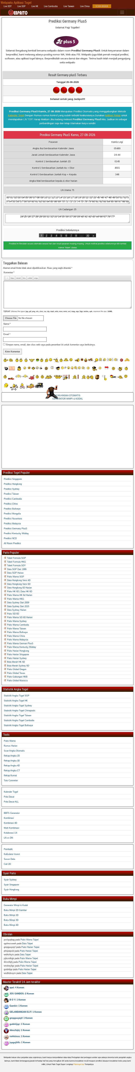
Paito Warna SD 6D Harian (19, 617)
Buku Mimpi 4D (11, 925)
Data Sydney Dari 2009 (17, 602)
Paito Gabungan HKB (16, 676)
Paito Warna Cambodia (17, 625)
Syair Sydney (10, 879)
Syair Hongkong (11, 889)
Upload (57, 311)
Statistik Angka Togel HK (16, 700)
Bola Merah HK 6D (15, 662)
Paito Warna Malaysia (17, 639)
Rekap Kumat (10, 775)
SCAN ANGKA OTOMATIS (67, 395)
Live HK (34, 6)
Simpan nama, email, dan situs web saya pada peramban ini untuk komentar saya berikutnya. (50, 344)
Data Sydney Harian (16, 610)
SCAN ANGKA (101, 6)
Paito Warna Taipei (30, 939)
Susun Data (9, 859)
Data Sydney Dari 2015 (17, 606)
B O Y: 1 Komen (18, 999)
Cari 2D (7, 864)
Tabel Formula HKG (16, 562)
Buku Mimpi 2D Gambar (15, 910)
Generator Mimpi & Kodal (16, 905)
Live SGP (21, 6)
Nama (7, 324)
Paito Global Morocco (17, 680)
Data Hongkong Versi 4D (18, 580)
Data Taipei (27, 943)
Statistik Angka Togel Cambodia (19, 720)
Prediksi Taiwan (11, 494)
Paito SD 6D (12, 614)
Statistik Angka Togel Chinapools (19, 710)
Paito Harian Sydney (16, 658)
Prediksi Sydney (11, 489)
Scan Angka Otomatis (14, 751)
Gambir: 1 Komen (18, 1006)
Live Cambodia (51, 6)
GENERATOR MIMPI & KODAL (67, 399)
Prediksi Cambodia (13, 499)
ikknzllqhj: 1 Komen (20, 1030)
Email (6, 334)
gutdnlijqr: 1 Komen (20, 1024)
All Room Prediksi (12, 543)
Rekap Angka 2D (12, 755)
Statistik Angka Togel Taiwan (17, 715)
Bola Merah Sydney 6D (17, 665)
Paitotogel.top (78, 1064)
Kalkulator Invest (12, 854)
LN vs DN (8, 838)
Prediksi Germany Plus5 (68, 21)
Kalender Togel (16, 115)
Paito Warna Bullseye (17, 632)
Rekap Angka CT (12, 770)
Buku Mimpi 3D (11, 920)
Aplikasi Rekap (113, 115)
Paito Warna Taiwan (16, 628)
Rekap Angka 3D (12, 760)
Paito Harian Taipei (30, 947)
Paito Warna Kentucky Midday (21, 647)
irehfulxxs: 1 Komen (20, 1036)
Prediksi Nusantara (13, 518)
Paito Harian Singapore (17, 654)
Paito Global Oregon (16, 669)
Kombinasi (9, 818)
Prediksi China (11, 504)
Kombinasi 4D (10, 823)
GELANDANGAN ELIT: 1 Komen (26, 1012)
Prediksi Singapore (13, 479)
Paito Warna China (15, 636)
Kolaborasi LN (10, 833)
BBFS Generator (12, 813)
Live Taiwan (69, 6)
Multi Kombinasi (11, 828)
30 (87, 235)
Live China (85, 6)
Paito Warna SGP (15, 576)
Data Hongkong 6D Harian (19, 587)
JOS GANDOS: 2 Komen (22, 993)
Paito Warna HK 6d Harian (19, 595)
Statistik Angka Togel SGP (16, 695)
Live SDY (8, 6)
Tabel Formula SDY (16, 565)
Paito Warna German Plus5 (19, 643)
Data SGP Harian (15, 573)
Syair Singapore (11, 884)
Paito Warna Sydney (16, 621)
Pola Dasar (9, 797)
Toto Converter (11, 780)
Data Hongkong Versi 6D (18, 584)
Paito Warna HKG (15, 599)
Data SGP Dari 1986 (16, 569)
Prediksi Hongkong (13, 484)
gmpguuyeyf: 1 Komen (21, 1018)
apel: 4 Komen (17, 987)
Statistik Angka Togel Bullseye (18, 725)
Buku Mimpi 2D (11, 915)
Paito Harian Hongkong (17, 651)
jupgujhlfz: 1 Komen (20, 1042)
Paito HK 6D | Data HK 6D (19, 591)
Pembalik (8, 849)
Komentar (9, 272)
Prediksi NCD (10, 538)
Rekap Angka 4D (12, 765)
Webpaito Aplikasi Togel (16, 3)
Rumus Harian (10, 746)
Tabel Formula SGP (16, 558)
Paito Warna (9, 741)
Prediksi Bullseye (12, 508)
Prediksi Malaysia (12, 523)
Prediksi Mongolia (12, 513)
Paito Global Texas (15, 673)
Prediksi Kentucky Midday (16, 533)
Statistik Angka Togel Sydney (18, 705)
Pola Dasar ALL (11, 801)
